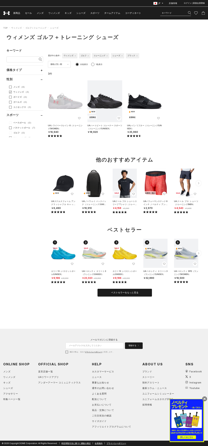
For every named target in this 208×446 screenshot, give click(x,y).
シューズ (80, 13)
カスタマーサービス (103, 371)
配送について (99, 399)
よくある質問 (99, 393)
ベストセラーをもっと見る (124, 292)
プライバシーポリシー (93, 352)
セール (28, 13)
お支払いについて (102, 404)
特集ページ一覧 (11, 399)
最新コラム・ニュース (154, 388)
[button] (198, 183)
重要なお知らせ (100, 382)
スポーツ (94, 13)
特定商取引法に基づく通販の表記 (76, 443)
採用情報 (147, 404)
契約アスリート (151, 382)
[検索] (189, 13)
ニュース (97, 377)
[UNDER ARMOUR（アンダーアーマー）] (6, 13)
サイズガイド (99, 421)
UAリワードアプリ (48, 377)
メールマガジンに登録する (104, 339)
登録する (133, 345)
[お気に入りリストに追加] (72, 194)
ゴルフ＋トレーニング (35, 28)
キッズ (68, 13)
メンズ (40, 13)
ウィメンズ (54, 13)
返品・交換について (103, 410)
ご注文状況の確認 (102, 415)
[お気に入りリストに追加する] (79, 118)
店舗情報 (173, 3)
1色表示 (99, 64)
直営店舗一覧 (45, 371)
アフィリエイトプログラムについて (111, 426)
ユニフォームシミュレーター (158, 393)
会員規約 (99, 443)
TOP (5, 28)
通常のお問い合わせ (103, 388)
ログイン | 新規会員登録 (194, 3)
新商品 (16, 13)
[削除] (75, 56)
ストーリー (148, 377)
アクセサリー (10, 393)
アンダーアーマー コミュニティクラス (59, 382)
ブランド (147, 371)
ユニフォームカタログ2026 (157, 399)
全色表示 (84, 64)
